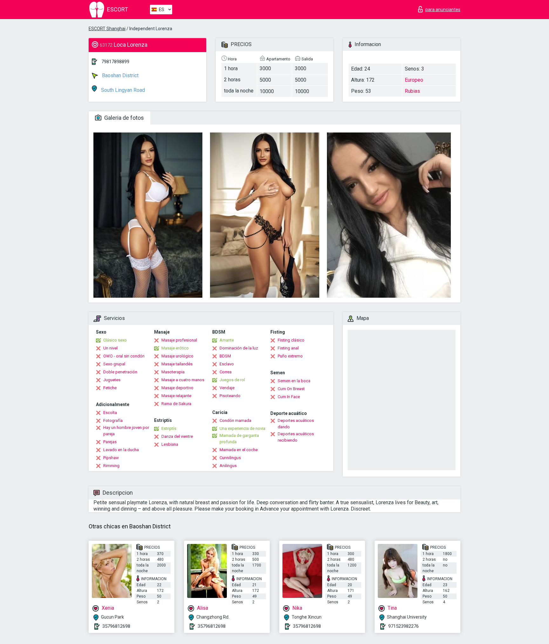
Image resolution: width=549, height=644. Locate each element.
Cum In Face (289, 396)
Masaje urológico (177, 356)
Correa (226, 371)
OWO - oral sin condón (124, 356)
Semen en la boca (294, 380)
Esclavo (227, 364)
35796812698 (116, 626)
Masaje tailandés (177, 364)
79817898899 (115, 61)
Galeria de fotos (123, 117)
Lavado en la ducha (121, 449)
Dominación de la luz (239, 348)
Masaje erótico (175, 348)
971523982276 (403, 626)
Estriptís (168, 428)
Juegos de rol (232, 379)
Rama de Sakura (176, 403)
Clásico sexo (115, 340)
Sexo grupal (114, 364)
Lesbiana (169, 444)
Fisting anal (288, 348)
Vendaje (227, 387)
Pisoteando (230, 395)
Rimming (111, 465)
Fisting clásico (291, 340)
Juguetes (111, 379)
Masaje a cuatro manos (182, 379)
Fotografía (113, 420)
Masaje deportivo (177, 387)
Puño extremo (290, 356)
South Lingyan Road (122, 90)
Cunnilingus (230, 457)
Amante (227, 340)
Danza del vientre (177, 436)
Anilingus (228, 465)
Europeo (414, 80)
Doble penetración (120, 371)
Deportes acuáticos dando (296, 423)
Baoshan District (120, 75)
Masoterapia (173, 371)
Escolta (110, 412)
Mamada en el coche (239, 449)
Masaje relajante (176, 395)
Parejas (110, 441)
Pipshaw (111, 457)
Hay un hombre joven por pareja (126, 430)
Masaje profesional (179, 340)
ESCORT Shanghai (107, 28)
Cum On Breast (291, 388)
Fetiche (110, 387)
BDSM (225, 356)
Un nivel (110, 348)
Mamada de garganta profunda (239, 438)
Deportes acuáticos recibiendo (296, 437)
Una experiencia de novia (242, 428)
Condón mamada (235, 420)
